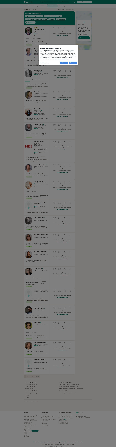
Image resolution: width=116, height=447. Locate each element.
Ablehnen (64, 62)
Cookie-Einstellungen (44, 62)
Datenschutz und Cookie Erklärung (62, 59)
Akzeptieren (72, 62)
